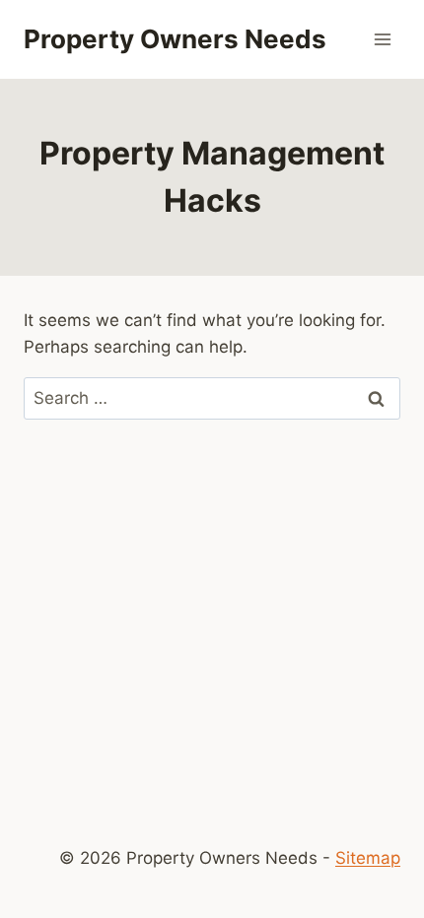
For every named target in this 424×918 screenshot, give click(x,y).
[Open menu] (382, 39)
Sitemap (367, 858)
